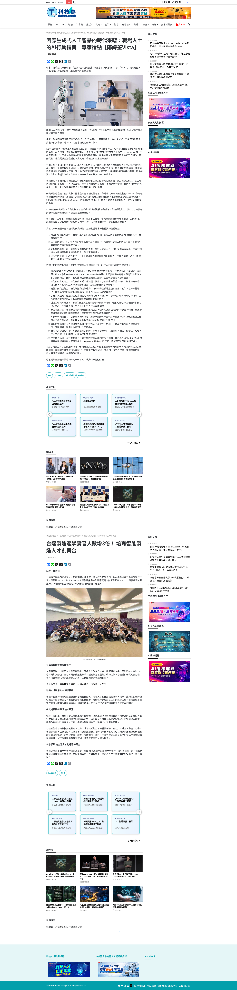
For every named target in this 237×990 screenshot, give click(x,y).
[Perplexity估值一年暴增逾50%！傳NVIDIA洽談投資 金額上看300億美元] (128, 494)
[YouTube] (169, 2)
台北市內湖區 (121, 421)
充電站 (125, 24)
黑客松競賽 (166, 24)
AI (50, 375)
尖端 (98, 24)
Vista (59, 375)
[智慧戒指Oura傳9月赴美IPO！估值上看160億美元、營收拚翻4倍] (94, 465)
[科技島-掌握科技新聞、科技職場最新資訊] (61, 12)
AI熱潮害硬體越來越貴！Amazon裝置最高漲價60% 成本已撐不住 (127, 477)
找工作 (181, 24)
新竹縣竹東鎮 (89, 421)
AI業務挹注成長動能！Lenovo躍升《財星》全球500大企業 (59, 477)
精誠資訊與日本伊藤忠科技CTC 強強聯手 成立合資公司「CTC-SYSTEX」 (94, 505)
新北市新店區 (57, 421)
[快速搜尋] (189, 24)
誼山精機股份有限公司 (92, 407)
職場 (135, 24)
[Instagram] (173, 2)
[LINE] (176, 2)
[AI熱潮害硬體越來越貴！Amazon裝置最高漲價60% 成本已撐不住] (128, 465)
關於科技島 (139, 985)
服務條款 (172, 985)
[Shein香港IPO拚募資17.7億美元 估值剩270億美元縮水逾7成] (61, 494)
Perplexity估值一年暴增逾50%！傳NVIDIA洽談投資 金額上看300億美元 (127, 505)
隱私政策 (162, 985)
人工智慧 (70, 375)
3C (57, 24)
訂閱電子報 (184, 985)
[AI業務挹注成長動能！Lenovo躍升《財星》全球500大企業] (61, 465)
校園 (145, 24)
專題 (154, 24)
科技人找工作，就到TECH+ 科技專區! (91, 2)
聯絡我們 (151, 985)
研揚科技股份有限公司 (60, 430)
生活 (88, 24)
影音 (116, 24)
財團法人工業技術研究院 (92, 430)
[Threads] (180, 2)
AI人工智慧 (67, 24)
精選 (50, 24)
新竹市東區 (57, 398)
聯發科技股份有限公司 (60, 407)
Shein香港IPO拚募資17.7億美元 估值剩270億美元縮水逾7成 (60, 505)
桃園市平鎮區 (89, 398)
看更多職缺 (133, 442)
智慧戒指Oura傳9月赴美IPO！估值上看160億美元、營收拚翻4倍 (94, 477)
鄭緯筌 (56, 67)
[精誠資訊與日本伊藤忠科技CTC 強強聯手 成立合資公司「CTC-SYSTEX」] (94, 494)
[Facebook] (165, 2)
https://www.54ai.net (90, 341)
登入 (186, 2)
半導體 (79, 24)
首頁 (50, 32)
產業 (107, 24)
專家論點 (56, 32)
